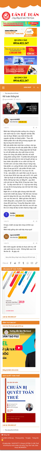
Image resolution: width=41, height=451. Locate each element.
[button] (3, 88)
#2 (36, 221)
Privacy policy (19, 438)
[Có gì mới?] (34, 87)
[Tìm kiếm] (38, 88)
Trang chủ (35, 438)
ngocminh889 (8, 99)
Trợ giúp (28, 438)
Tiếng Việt (6, 435)
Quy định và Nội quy (8, 438)
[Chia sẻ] (33, 127)
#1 (36, 127)
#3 (36, 243)
